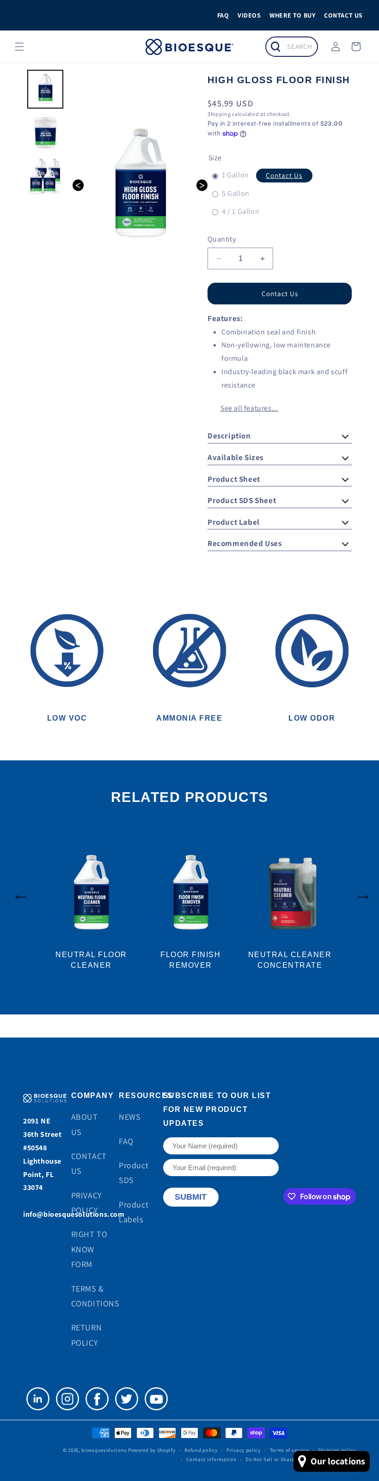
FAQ (223, 15)
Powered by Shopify (152, 1450)
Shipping (219, 113)
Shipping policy (337, 1450)
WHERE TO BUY (292, 15)
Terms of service (289, 1450)
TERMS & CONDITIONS (95, 1296)
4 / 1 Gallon (240, 212)
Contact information (211, 1459)
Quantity (222, 239)
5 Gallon (236, 194)
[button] (19, 46)
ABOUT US (84, 1124)
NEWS (130, 1116)
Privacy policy (243, 1450)
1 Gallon (235, 176)
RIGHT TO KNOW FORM (89, 1249)
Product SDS (133, 1172)
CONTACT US (343, 15)
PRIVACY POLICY (86, 1202)
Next (362, 889)
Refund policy (200, 1450)
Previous (16, 889)
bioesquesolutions (104, 1450)
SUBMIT (191, 1197)
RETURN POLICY (86, 1334)
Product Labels (133, 1212)
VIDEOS (249, 15)
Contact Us (284, 175)
